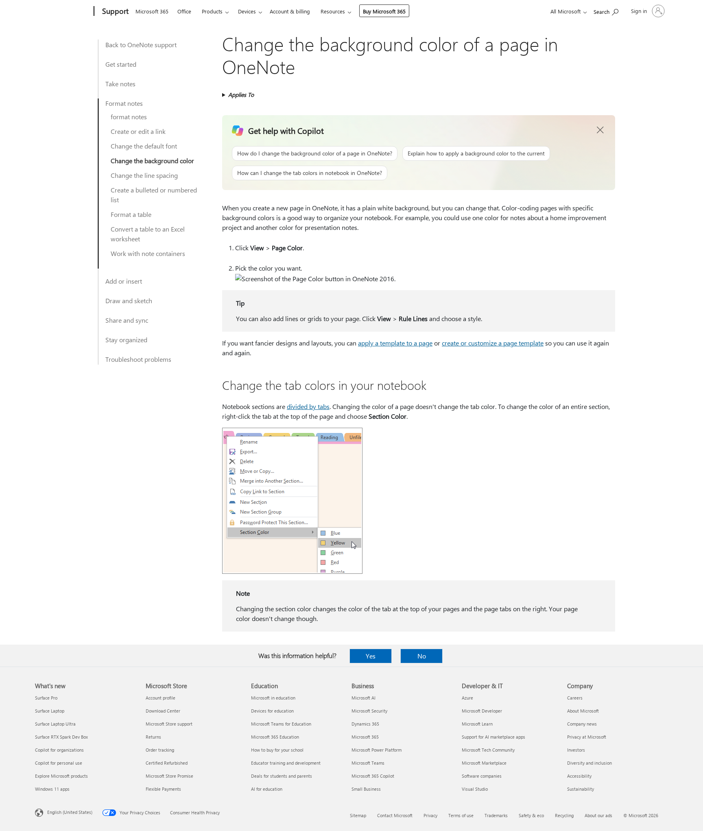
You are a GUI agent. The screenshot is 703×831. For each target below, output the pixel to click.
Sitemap (358, 815)
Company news (582, 724)
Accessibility (579, 776)
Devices (247, 11)
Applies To (241, 94)
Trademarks (496, 815)
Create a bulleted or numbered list (154, 195)
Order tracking (160, 750)
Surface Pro (46, 698)
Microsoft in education (273, 698)
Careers (575, 698)
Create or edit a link (138, 131)
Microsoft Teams (368, 763)
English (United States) (69, 812)
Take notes (120, 83)
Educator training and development (286, 763)
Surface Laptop (49, 711)
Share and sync (126, 320)
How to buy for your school (277, 750)
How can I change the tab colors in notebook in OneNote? (309, 173)
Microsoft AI (364, 698)
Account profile (160, 698)
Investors (576, 750)
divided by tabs (308, 406)
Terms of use (461, 815)
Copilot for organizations (59, 750)
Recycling (564, 815)
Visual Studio (475, 789)
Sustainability (580, 789)
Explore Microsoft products (61, 776)
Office (184, 11)
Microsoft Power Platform (377, 750)
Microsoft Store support (169, 724)
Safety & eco (531, 815)
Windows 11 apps (52, 789)
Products (212, 11)
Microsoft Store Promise (169, 776)
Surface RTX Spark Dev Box (61, 737)
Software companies (482, 776)
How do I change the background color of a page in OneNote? (314, 153)
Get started (120, 64)
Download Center (163, 711)
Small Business (366, 789)
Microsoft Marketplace (484, 763)
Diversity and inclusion (589, 763)
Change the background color (152, 160)
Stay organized (126, 339)
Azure (467, 698)
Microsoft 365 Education (275, 737)
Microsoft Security (369, 711)
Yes (371, 656)
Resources (333, 11)
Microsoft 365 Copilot (373, 776)
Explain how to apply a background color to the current (476, 153)
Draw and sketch (128, 300)
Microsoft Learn (477, 724)
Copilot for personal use (58, 763)
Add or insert (123, 281)
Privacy (430, 815)
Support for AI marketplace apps (493, 737)
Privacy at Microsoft (586, 737)
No (421, 656)
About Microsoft (583, 711)
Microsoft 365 (151, 11)
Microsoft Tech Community (488, 750)
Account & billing (290, 11)
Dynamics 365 (365, 724)
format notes (129, 116)
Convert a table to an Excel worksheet (148, 234)
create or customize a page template (493, 343)
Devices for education (272, 711)
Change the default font (144, 146)
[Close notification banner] (600, 130)
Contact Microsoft (395, 815)
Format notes (124, 103)
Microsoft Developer (482, 711)
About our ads (598, 815)
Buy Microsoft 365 (384, 11)
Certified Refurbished (167, 763)
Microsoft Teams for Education (281, 724)
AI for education (266, 789)
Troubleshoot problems (138, 359)
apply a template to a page (395, 343)
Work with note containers (148, 253)
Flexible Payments (163, 789)
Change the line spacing (144, 175)
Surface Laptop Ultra (55, 724)
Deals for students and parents (281, 776)
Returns (153, 737)
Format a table (131, 214)
